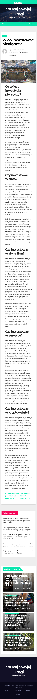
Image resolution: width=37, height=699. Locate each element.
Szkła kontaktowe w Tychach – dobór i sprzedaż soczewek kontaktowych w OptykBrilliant (16, 537)
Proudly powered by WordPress (12, 685)
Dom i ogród (8, 635)
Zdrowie (14, 595)
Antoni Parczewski (18, 50)
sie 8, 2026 (9, 608)
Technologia (8, 613)
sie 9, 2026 (9, 588)
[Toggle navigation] (33, 23)
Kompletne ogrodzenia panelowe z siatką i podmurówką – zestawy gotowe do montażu (18, 641)
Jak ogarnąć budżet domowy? (25, 495)
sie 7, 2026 (9, 628)
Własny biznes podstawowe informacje (12, 495)
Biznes (4, 35)
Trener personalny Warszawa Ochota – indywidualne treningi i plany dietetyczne (17, 601)
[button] (29, 23)
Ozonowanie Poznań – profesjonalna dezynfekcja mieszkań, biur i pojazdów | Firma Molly (17, 521)
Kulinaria (7, 595)
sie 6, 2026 (9, 648)
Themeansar (18, 687)
